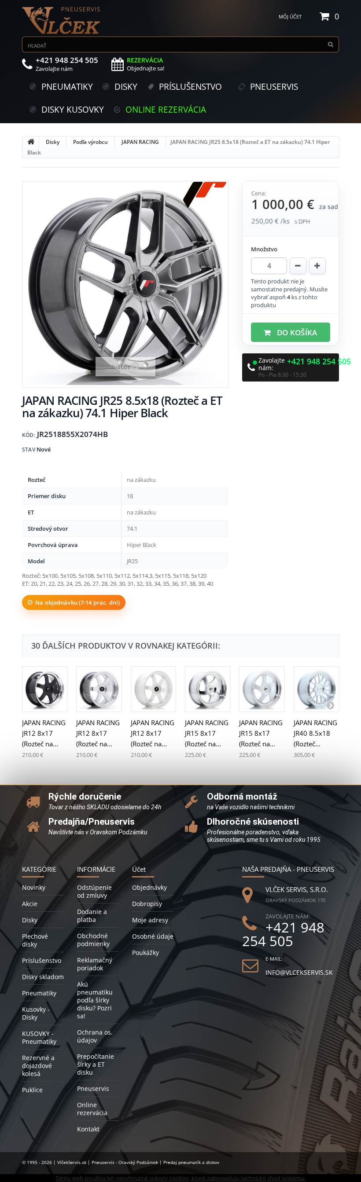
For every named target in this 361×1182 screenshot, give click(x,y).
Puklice (32, 1090)
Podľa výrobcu (90, 142)
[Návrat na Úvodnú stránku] (30, 142)
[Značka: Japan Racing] (204, 195)
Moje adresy (150, 920)
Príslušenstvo (41, 960)
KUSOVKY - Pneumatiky (39, 1037)
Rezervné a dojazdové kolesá (38, 1066)
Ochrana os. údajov (95, 1036)
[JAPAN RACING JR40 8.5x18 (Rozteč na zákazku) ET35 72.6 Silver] (316, 689)
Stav (28, 449)
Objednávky (149, 887)
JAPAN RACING (140, 142)
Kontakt (88, 1129)
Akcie (29, 903)
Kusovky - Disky (36, 1013)
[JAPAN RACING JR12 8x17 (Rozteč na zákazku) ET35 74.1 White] (153, 689)
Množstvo (264, 249)
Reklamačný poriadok (94, 964)
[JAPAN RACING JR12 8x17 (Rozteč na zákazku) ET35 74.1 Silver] (99, 689)
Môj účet (290, 16)
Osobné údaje (152, 936)
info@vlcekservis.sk (299, 972)
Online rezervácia (92, 1109)
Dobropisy (147, 903)
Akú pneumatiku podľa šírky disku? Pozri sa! (95, 1000)
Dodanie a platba (92, 915)
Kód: (28, 435)
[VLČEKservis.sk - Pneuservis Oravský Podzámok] (61, 20)
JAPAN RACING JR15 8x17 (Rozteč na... (206, 733)
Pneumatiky (39, 993)
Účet (139, 869)
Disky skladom (43, 977)
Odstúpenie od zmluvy (94, 891)
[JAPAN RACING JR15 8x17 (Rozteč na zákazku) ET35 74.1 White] (261, 689)
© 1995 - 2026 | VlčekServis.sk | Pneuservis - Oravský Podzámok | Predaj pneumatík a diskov (120, 1162)
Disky (52, 142)
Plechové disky (35, 940)
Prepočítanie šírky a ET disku (95, 1064)
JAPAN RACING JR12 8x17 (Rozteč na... (44, 733)
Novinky (33, 887)
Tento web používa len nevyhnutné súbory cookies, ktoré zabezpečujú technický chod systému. (180, 1178)
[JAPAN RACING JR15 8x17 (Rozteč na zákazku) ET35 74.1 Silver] (207, 689)
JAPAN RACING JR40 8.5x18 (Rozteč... (315, 733)
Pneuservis (93, 1088)
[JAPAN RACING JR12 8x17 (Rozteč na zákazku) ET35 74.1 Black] (44, 689)
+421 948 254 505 (319, 362)
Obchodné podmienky (93, 940)
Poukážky (145, 952)
